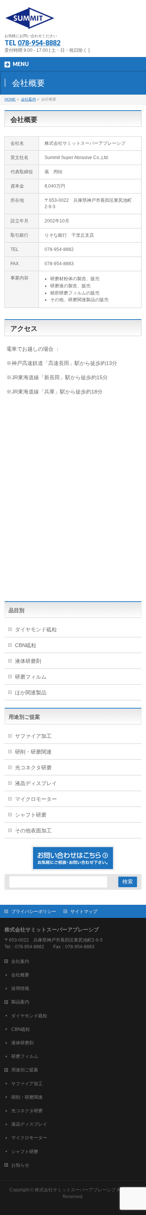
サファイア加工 (33, 736)
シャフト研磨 (30, 815)
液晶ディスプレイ (36, 783)
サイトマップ (83, 911)
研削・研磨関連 (33, 752)
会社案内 (20, 961)
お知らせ (20, 1165)
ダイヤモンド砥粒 (36, 629)
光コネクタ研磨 (33, 767)
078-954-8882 (39, 43)
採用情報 (20, 988)
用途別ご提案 (24, 1069)
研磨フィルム (30, 677)
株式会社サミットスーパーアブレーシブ (75, 1189)
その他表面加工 (33, 831)
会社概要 (20, 975)
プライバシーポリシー (33, 911)
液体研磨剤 (28, 661)
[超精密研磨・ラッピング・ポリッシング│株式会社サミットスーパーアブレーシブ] (29, 21)
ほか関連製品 (30, 692)
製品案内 (20, 1002)
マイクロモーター (36, 799)
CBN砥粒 (25, 645)
